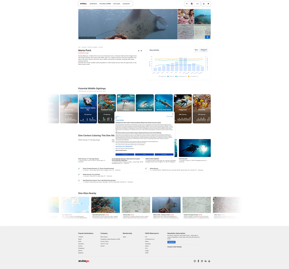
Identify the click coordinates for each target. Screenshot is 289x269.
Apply (124, 237)
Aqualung (147, 243)
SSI (146, 237)
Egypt (80, 239)
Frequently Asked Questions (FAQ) (110, 239)
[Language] (191, 3)
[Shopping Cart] (208, 4)
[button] (118, 116)
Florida (80, 246)
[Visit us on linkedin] (205, 261)
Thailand (80, 237)
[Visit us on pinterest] (202, 261)
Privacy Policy (105, 241)
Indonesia (84, 47)
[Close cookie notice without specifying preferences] (172, 114)
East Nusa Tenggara (93, 47)
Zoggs (147, 250)
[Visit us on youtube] (209, 261)
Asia (79, 47)
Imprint (103, 246)
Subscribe (171, 242)
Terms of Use (104, 243)
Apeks (147, 246)
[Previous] (64, 109)
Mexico (80, 250)
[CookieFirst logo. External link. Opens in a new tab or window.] (116, 118)
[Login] (204, 4)
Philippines (81, 248)
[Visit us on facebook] (198, 261)
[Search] (187, 3)
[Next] (224, 109)
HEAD (146, 253)
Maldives (80, 253)
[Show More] (207, 37)
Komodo (101, 47)
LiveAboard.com (149, 239)
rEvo (146, 248)
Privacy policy (170, 116)
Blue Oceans (104, 237)
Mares (147, 241)
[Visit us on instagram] (194, 261)
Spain (79, 241)
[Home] (83, 4)
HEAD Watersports (152, 233)
